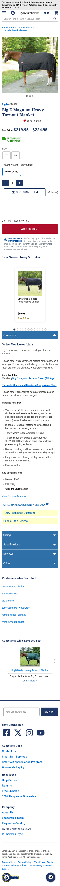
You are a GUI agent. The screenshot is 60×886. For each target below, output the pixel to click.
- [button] (5, 183)
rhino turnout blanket (13, 622)
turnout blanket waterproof (16, 607)
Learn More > (30, 680)
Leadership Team (13, 818)
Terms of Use (8, 862)
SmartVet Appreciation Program (22, 762)
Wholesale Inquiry (13, 767)
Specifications (11, 544)
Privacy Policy (24, 862)
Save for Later (34, 120)
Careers (6, 869)
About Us (8, 812)
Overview (10, 335)
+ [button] (19, 183)
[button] (54, 18)
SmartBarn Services (14, 756)
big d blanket (8, 600)
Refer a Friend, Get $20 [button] (16, 828)
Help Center (9, 780)
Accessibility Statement (41, 865)
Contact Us (9, 751)
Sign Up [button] (49, 711)
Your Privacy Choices (15, 865)
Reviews (8, 554)
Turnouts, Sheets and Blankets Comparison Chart (29, 385)
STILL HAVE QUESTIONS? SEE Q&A (24, 504)
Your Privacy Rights (43, 862)
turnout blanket (10, 593)
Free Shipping (10, 791)
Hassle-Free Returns (15, 521)
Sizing (7, 535)
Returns (7, 785)
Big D (5, 104)
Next (56, 661)
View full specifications (14, 496)
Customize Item (27, 192)
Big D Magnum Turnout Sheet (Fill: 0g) (33, 378)
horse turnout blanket (13, 586)
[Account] (13, 12)
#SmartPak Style (12, 834)
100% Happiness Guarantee (19, 512)
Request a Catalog (13, 823)
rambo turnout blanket (14, 614)
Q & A (6, 563)
